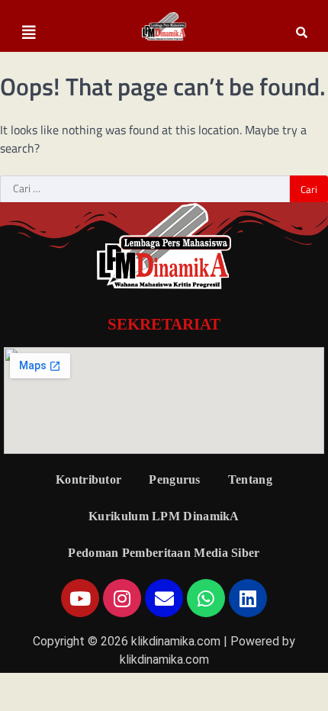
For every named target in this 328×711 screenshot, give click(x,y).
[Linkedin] (248, 598)
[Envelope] (164, 598)
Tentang (250, 479)
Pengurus (174, 479)
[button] (29, 33)
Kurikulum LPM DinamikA (164, 516)
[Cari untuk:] (145, 189)
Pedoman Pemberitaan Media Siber (163, 552)
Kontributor (88, 479)
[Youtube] (80, 598)
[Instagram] (122, 598)
